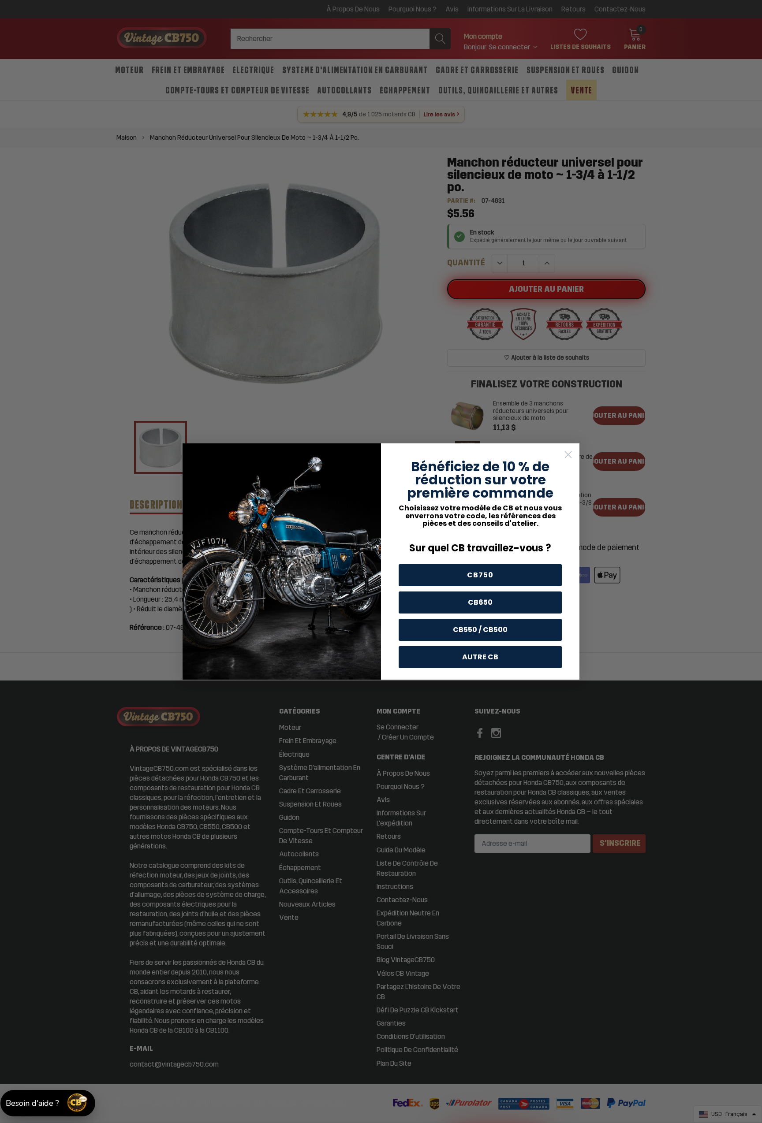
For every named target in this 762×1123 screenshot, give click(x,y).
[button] (47, 1103)
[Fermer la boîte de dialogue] (568, 454)
